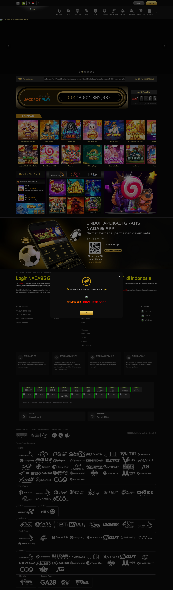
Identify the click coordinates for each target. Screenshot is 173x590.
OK (87, 313)
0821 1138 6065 (94, 302)
